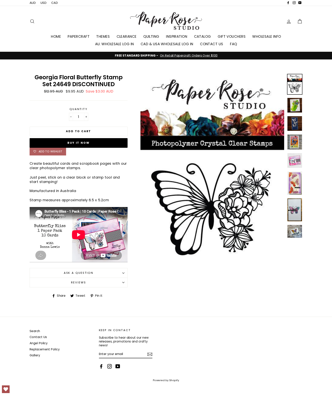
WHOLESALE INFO (266, 36)
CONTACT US (211, 44)
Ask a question (78, 273)
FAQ (233, 44)
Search (35, 331)
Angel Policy (39, 343)
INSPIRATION (176, 36)
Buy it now (78, 143)
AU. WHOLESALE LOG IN (114, 44)
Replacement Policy (45, 349)
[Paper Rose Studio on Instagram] (109, 366)
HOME (56, 36)
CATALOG (202, 36)
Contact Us (38, 337)
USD (43, 3)
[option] (166, 56)
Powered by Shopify (166, 380)
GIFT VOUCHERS (232, 36)
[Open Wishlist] (6, 389)
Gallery (35, 355)
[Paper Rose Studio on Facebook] (101, 366)
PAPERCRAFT (79, 36)
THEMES (103, 36)
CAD (54, 3)
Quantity (79, 109)
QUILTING (151, 36)
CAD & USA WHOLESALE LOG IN (167, 44)
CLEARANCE (127, 36)
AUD (33, 3)
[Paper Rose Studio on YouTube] (117, 366)
